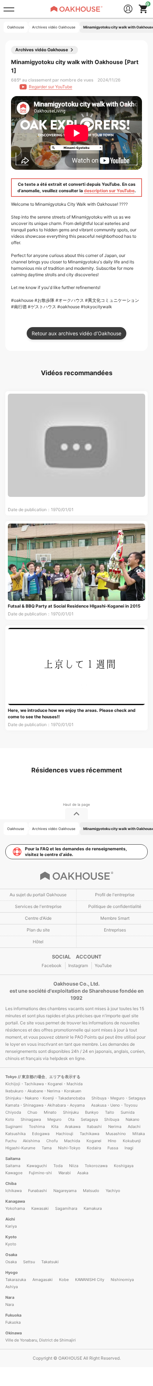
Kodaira (94, 1147)
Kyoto (11, 1236)
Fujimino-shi (40, 1172)
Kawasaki (40, 1208)
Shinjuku (71, 1112)
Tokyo (11, 1076)
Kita (54, 1126)
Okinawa (13, 1332)
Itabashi (94, 1126)
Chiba (10, 1183)
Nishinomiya (122, 1279)
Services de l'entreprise (38, 906)
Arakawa (72, 1126)
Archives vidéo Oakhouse (41, 49)
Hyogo (11, 1272)
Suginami (13, 1126)
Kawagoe (13, 1172)
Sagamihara (66, 1208)
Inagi (129, 1147)
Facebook (52, 965)
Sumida (127, 1112)
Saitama (12, 1158)
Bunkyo (92, 1112)
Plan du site (38, 930)
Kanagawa (15, 1201)
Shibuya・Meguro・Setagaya (118, 1098)
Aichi (10, 1219)
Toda (58, 1165)
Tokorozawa (96, 1165)
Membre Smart (115, 918)
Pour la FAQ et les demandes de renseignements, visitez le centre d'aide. (76, 851)
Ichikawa (13, 1190)
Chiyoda (13, 1112)
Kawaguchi (37, 1165)
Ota (71, 1119)
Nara (9, 1297)
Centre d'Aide (38, 918)
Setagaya (89, 1119)
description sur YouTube (109, 190)
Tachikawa (89, 1133)
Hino (112, 1140)
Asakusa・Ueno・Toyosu (114, 1105)
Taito (109, 1112)
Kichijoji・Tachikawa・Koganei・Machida (44, 1083)
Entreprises (115, 930)
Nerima (114, 1126)
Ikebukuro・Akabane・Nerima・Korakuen (43, 1090)
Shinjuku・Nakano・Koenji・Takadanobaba (45, 1098)
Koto (9, 1119)
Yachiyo (113, 1190)
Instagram (78, 965)
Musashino (116, 1133)
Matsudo (91, 1190)
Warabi (64, 1172)
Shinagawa (31, 1119)
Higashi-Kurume (20, 1147)
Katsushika (15, 1133)
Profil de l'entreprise (114, 894)
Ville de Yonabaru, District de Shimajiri (40, 1340)
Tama (47, 1147)
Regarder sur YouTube (50, 86)
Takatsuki (50, 1261)
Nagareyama (64, 1190)
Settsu (29, 1261)
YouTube (103, 965)
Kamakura (93, 1208)
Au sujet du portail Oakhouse (38, 894)
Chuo (32, 1112)
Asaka (82, 1172)
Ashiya (11, 1286)
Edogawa (40, 1133)
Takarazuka (15, 1279)
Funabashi (37, 1190)
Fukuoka (13, 1315)
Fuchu (10, 1140)
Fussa (112, 1147)
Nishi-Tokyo (69, 1147)
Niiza (73, 1165)
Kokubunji (132, 1140)
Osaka (11, 1254)
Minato (50, 1112)
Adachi (134, 1126)
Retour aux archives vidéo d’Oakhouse (76, 333)
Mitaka (138, 1133)
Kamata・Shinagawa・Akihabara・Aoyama (45, 1105)
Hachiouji (64, 1133)
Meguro (54, 1119)
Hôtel (38, 941)
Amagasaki (42, 1279)
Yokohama (15, 1208)
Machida (72, 1140)
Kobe (64, 1279)
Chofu (52, 1140)
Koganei (93, 1140)
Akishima (31, 1140)
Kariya (11, 1226)
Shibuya (111, 1119)
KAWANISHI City (89, 1279)
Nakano (132, 1119)
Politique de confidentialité (114, 906)
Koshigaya (123, 1165)
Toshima (37, 1126)
